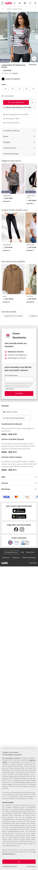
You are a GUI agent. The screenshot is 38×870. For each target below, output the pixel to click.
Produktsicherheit (9, 148)
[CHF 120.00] (13, 279)
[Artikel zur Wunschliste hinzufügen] (32, 102)
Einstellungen (31, 866)
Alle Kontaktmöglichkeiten (15, 418)
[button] (2, 3)
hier (10, 784)
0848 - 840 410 (9, 434)
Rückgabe (6, 142)
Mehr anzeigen (10, 388)
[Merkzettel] (30, 3)
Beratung (6, 489)
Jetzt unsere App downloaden (19, 506)
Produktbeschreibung (11, 131)
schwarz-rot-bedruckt (12, 79)
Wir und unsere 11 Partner (11, 758)
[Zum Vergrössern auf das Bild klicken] (34, 58)
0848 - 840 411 (9, 469)
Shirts (9, 9)
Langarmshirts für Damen (13, 316)
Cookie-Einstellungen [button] (29, 557)
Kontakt (5, 406)
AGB (22, 552)
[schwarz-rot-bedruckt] (3, 78)
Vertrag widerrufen (11, 552)
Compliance (16, 557)
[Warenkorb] (35, 3)
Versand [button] (15, 73)
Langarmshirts (17, 9)
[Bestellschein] (25, 3)
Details (5, 136)
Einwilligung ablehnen (9, 866)
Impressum (6, 557)
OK (19, 861)
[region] (19, 809)
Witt (3, 477)
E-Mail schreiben (10, 412)
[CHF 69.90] (13, 227)
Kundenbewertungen (11, 154)
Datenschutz (30, 552)
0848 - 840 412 (9, 452)
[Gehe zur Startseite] (8, 3)
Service (5, 483)
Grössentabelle (9, 96)
